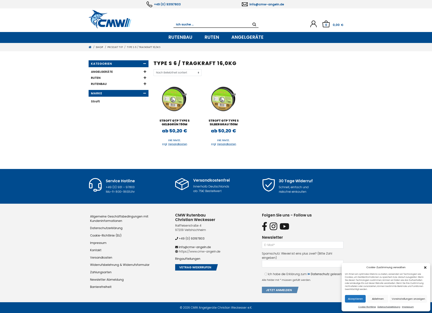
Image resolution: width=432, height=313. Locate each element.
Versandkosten (177, 144)
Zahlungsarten (101, 272)
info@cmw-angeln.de (266, 4)
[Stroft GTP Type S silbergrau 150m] (224, 99)
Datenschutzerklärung (388, 306)
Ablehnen (378, 299)
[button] (425, 267)
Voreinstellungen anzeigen (408, 299)
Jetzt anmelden (279, 290)
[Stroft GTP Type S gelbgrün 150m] (174, 99)
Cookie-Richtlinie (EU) (106, 235)
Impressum (408, 306)
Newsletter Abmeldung (107, 280)
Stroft (95, 101)
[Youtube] (284, 226)
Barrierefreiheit (101, 287)
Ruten (212, 37)
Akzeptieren (355, 299)
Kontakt (95, 250)
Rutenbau (180, 37)
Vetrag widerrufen (195, 267)
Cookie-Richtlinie (367, 306)
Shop (99, 47)
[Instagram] (273, 226)
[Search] (254, 24)
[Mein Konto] (313, 24)
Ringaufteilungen (187, 259)
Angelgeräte (247, 37)
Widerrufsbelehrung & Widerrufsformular (120, 265)
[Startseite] (90, 47)
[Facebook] (264, 226)
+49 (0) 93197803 (167, 4)
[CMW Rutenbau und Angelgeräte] (131, 19)
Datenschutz (320, 274)
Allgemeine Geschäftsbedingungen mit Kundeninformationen (119, 218)
